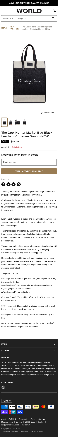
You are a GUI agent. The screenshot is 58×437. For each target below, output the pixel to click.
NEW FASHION (14, 28)
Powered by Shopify (36, 431)
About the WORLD (8, 419)
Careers (19, 422)
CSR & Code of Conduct (34, 422)
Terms (33, 419)
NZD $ (5, 401)
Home (4, 28)
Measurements (7, 422)
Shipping (41, 419)
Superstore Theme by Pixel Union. (14, 431)
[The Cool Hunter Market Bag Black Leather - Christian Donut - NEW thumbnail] (4, 122)
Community (23, 419)
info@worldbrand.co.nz (10, 425)
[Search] (53, 18)
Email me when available (29, 171)
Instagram (26, 425)
